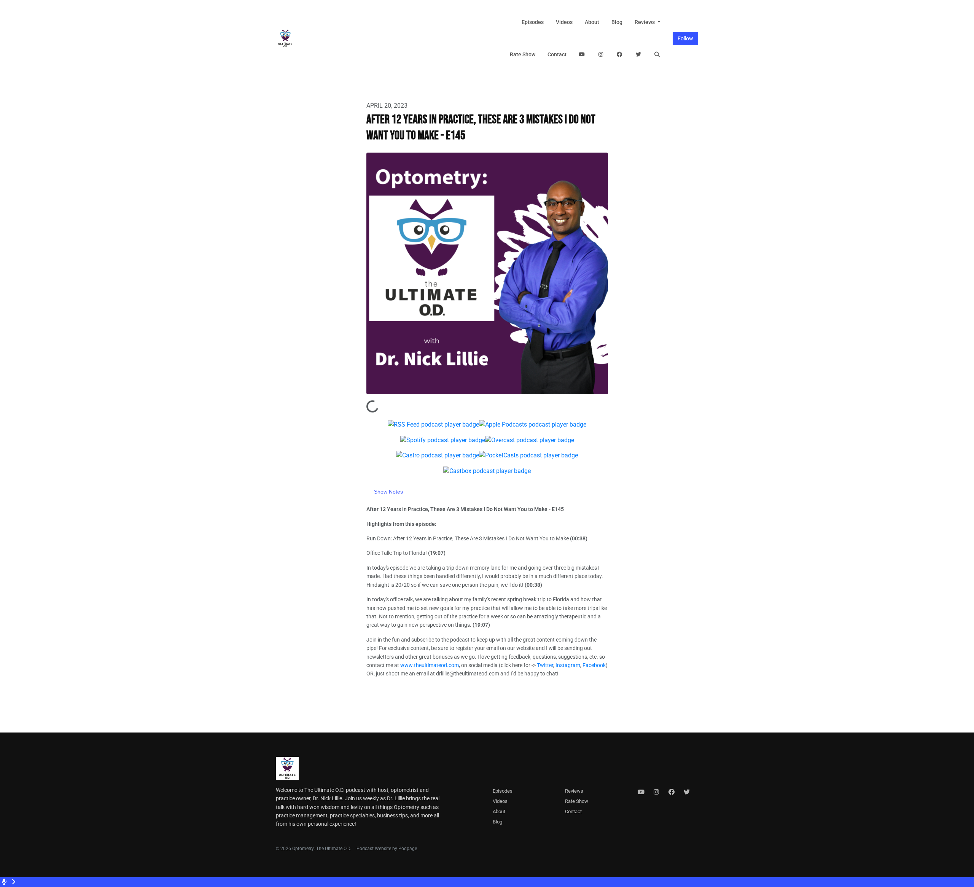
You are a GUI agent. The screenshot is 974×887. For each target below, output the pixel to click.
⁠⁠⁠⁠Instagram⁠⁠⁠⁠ (567, 665)
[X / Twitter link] (638, 55)
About (592, 22)
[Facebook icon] (671, 792)
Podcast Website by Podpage (386, 848)
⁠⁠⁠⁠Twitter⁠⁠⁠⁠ (545, 665)
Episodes (533, 22)
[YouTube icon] (641, 792)
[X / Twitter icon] (687, 792)
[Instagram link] (600, 55)
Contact (557, 54)
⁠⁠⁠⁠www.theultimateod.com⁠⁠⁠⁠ (429, 665)
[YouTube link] (582, 55)
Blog (616, 22)
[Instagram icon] (656, 792)
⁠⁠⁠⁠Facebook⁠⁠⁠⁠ (594, 665)
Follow (685, 38)
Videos (564, 22)
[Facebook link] (619, 55)
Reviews (645, 22)
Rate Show (522, 54)
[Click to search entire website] (657, 55)
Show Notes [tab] (388, 492)
